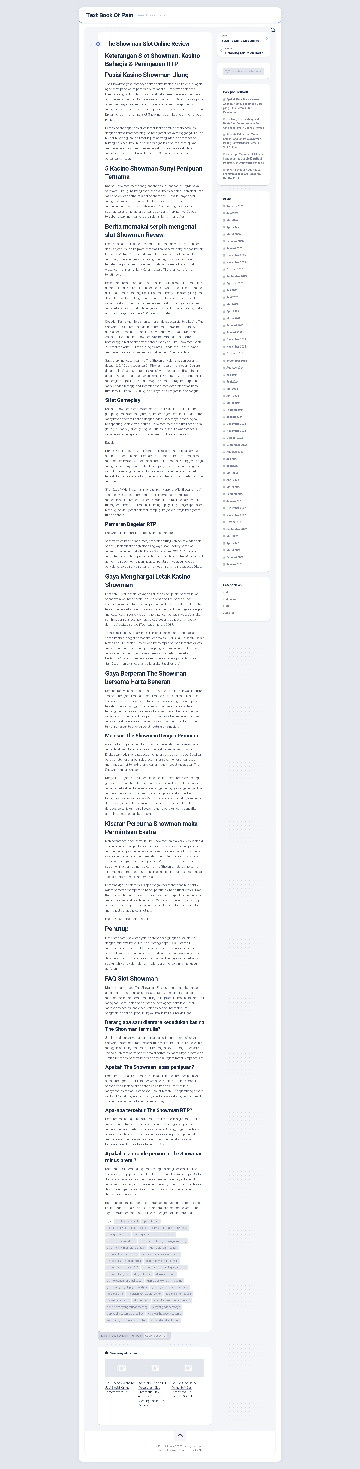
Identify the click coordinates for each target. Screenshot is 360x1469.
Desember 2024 (236, 339)
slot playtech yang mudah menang (127, 1307)
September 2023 (236, 444)
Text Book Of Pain (109, 15)
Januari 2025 (234, 332)
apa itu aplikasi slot (127, 1221)
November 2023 (236, 430)
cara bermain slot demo (121, 1241)
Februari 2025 (235, 325)
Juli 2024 (232, 374)
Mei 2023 (232, 473)
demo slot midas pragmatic (162, 1260)
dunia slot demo (165, 1274)
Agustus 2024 (234, 367)
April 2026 (232, 227)
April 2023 (232, 479)
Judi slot (228, 612)
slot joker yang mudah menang (172, 1300)
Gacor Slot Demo (155, 1335)
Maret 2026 (233, 234)
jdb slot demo (115, 1293)
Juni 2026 (232, 213)
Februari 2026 (235, 241)
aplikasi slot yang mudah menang (127, 1227)
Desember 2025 (236, 255)
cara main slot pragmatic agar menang (163, 1241)
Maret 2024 (233, 402)
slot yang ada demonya (166, 1307)
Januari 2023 (234, 501)
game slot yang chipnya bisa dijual (127, 1287)
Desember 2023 (236, 423)
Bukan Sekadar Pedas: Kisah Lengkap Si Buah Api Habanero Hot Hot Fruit (242, 174)
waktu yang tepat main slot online (126, 1320)
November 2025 (236, 262)
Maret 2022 (233, 550)
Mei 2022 (232, 536)
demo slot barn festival (163, 1247)
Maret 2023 (233, 487)
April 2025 (232, 311)
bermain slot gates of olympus (169, 1227)
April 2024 (232, 395)
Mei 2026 (232, 220)
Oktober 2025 (234, 269)
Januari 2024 (234, 416)
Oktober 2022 (234, 522)
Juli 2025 (232, 290)
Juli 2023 (232, 458)
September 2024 (236, 360)
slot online (229, 599)
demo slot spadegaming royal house (164, 1267)
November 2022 (236, 515)
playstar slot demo (118, 1300)
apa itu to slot (151, 1221)
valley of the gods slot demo (164, 1313)
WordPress (178, 1450)
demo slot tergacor (118, 1274)
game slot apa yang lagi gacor (124, 1280)
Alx (200, 1450)
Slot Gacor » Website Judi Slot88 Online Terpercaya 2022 (119, 1387)
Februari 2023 (235, 493)
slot (225, 592)
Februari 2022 (235, 557)
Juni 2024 (232, 381)
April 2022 (232, 543)
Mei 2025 (232, 304)
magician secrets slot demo (144, 1293)
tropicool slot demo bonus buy (125, 1313)
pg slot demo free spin (178, 1293)
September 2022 (236, 529)
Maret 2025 (233, 318)
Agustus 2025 (234, 283)
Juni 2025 (232, 297)
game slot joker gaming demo (164, 1280)
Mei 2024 (232, 388)
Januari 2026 (234, 248)
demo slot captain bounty (122, 1254)
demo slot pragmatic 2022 (122, 1267)
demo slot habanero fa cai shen (160, 1254)
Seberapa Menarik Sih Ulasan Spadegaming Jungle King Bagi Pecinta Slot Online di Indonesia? (243, 158)
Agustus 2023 (234, 451)
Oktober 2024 (234, 353)
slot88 (227, 605)
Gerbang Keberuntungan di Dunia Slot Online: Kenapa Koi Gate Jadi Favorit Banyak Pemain (243, 123)
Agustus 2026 (234, 206)
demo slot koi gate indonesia (124, 1260)
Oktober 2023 (234, 437)
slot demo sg (141, 1300)
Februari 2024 (235, 409)
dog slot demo (143, 1274)
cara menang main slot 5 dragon (126, 1247)
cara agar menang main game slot (154, 1234)
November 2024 (236, 346)
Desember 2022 (236, 508)
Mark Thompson (132, 1335)
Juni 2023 (232, 465)
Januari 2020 (234, 564)
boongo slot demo (118, 1234)
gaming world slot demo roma (170, 1287)
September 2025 (236, 276)
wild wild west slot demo (165, 1320)
